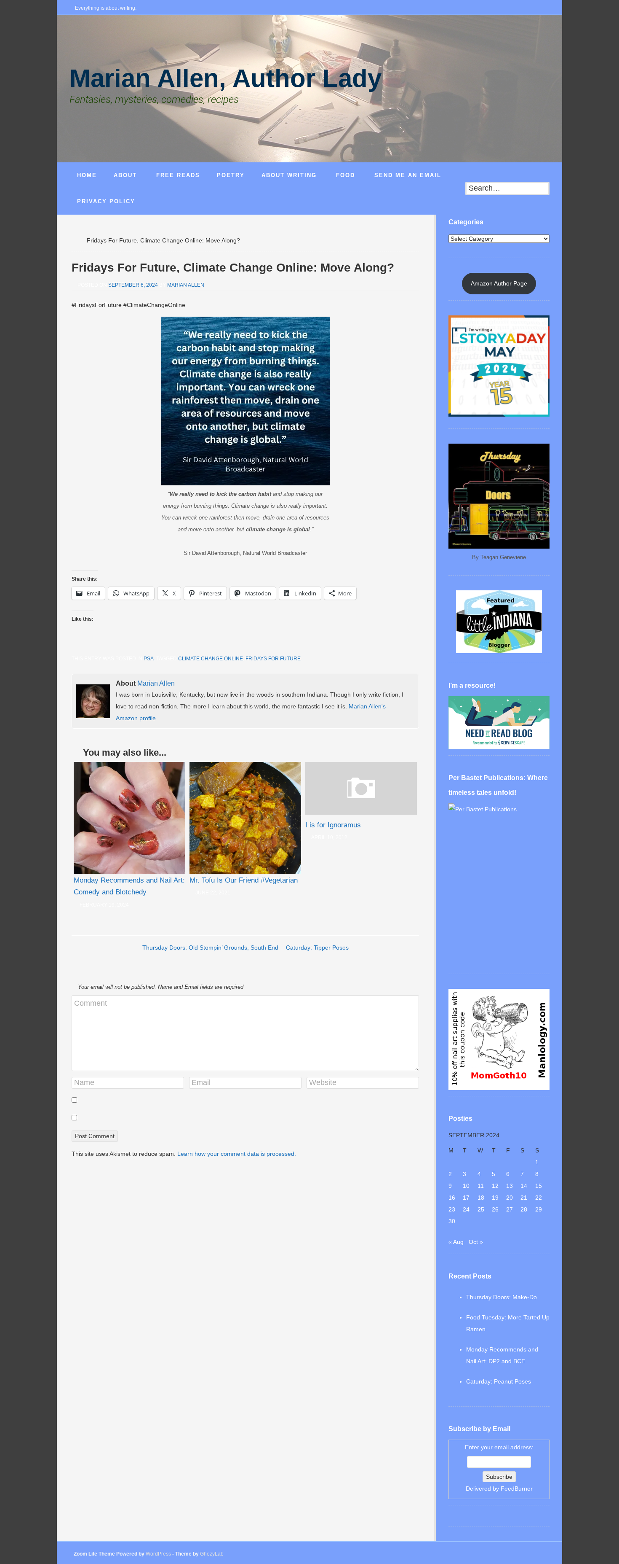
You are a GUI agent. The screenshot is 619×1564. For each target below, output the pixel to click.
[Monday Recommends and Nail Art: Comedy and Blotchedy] (129, 818)
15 (538, 1185)
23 (451, 1209)
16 (451, 1197)
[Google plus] (533, 8)
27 (509, 1209)
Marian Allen (185, 285)
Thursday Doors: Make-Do (501, 1297)
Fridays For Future (273, 659)
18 (481, 1197)
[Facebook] (506, 8)
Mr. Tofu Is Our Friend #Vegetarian (243, 880)
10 (466, 1185)
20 (509, 1197)
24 (466, 1209)
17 (466, 1197)
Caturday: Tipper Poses (317, 947)
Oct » (476, 1241)
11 (481, 1185)
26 (495, 1209)
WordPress (158, 1554)
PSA (149, 659)
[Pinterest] (547, 8)
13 (509, 1185)
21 (523, 1197)
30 (451, 1221)
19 (495, 1197)
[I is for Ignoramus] (361, 812)
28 (523, 1209)
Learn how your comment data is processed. (236, 1153)
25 (481, 1209)
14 (523, 1185)
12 (495, 1185)
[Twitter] (520, 8)
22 (538, 1197)
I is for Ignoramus (333, 825)
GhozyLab (212, 1554)
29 (538, 1209)
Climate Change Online (210, 659)
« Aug (456, 1241)
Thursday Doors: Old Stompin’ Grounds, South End (210, 947)
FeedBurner (517, 1488)
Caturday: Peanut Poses (498, 1381)
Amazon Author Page (499, 283)
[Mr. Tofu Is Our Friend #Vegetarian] (245, 818)
